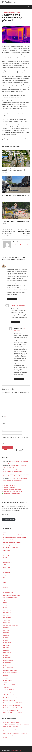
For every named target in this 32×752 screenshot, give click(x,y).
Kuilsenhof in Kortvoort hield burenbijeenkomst (15, 221)
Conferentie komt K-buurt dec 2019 (12, 702)
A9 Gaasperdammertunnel (10, 597)
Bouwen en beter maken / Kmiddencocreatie (14, 537)
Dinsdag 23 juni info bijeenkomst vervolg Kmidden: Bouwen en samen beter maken (13, 169)
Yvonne (13, 305)
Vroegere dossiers (7, 680)
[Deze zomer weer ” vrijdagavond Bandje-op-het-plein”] (16, 185)
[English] (5, 449)
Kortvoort (6, 650)
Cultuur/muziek (7, 560)
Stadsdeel (5, 585)
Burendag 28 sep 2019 (9, 700)
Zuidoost (5, 675)
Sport (4, 582)
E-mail (4, 423)
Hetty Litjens (6, 474)
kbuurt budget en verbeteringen (11, 545)
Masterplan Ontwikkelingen (10, 547)
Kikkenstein (6, 637)
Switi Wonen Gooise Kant (10, 672)
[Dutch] (3, 449)
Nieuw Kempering (8, 667)
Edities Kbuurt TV (9, 689)
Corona (5, 557)
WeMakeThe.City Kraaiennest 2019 (12, 712)
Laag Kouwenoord (8, 660)
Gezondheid (6, 570)
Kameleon (6, 627)
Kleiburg (5, 640)
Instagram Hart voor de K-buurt (12, 491)
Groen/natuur (6, 572)
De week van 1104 (8, 540)
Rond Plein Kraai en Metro (10, 670)
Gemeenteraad (6, 552)
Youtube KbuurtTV (9, 485)
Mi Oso (5, 665)
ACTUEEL (4, 12)
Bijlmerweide (6, 600)
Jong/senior (6, 575)
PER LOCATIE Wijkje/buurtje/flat (11, 595)
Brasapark (6, 605)
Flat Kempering (7, 610)
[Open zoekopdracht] (28, 7)
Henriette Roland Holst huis (10, 625)
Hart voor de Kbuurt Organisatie (11, 705)
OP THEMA (6, 555)
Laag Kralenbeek (7, 662)
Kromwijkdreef (7, 652)
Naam (4, 416)
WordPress (13, 750)
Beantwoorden (12, 298)
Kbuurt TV (7, 687)
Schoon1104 (6, 580)
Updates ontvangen (9, 519)
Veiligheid (5, 587)
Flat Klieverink (7, 612)
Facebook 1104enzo (9, 487)
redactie (13, 23)
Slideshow (5, 678)
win (5, 564)
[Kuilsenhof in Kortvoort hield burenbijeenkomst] (16, 211)
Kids (4, 577)
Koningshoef (6, 645)
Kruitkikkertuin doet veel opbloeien (12, 722)
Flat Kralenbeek (7, 617)
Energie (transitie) (10, 12)
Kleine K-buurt (7, 642)
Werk (4, 590)
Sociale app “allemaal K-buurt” (12, 493)
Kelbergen (6, 635)
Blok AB (5, 602)
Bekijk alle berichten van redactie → (21, 245)
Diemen (5, 607)
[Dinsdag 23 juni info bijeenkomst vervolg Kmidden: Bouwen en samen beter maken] (16, 159)
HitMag (19, 750)
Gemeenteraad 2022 (9, 684)
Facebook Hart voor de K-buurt (12, 489)
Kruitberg (5, 655)
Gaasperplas (6, 620)
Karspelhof (6, 632)
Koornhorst (6, 647)
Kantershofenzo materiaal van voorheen (13, 707)
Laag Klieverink (7, 657)
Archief (5, 682)
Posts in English (9, 692)
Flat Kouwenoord (7, 615)
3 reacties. (18, 23)
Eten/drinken (6, 567)
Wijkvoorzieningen (8, 592)
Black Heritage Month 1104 (10, 697)
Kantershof (18, 12)
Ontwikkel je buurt (9, 694)
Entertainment (6, 550)
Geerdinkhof (6, 622)
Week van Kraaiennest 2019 (10, 710)
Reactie (4, 397)
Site (3, 430)
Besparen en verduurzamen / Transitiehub (14, 535)
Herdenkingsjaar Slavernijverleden (12, 542)
